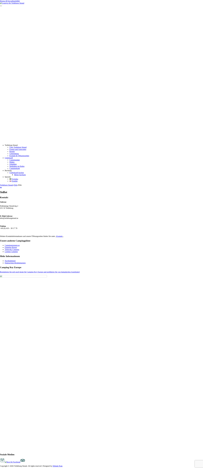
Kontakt (59, 236)
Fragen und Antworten (17, 149)
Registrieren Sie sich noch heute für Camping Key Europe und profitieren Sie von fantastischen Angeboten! (40, 272)
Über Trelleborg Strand (18, 147)
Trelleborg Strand (6, 185)
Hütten (11, 162)
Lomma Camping (11, 252)
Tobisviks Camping (12, 250)
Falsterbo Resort (11, 247)
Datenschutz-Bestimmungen (15, 263)
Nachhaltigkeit (10, 261)
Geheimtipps (14, 154)
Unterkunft (9, 158)
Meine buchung (20, 175)
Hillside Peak (57, 466)
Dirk (15, 185)
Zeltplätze (13, 164)
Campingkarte (14, 168)
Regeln (12, 151)
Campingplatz (14, 160)
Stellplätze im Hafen (16, 166)
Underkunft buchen (16, 173)
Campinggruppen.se (12, 245)
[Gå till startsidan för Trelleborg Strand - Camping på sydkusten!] (12, 3)
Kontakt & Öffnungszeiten (19, 156)
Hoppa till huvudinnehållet (10, 1)
